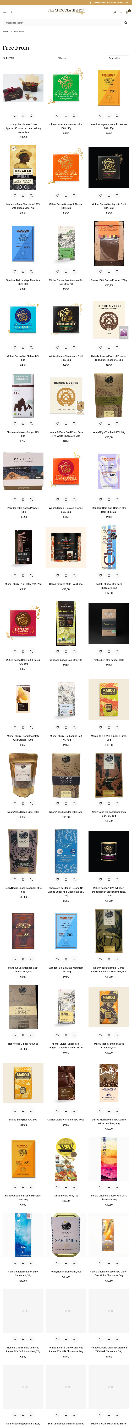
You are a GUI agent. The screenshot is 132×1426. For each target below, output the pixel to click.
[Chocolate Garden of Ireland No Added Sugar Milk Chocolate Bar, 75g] (66, 851)
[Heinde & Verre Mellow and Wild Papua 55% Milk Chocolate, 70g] (66, 1311)
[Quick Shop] (23, 115)
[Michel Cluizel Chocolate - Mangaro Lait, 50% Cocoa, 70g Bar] (66, 1007)
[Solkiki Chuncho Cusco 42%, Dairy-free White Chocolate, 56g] (109, 1235)
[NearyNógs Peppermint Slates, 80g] (23, 1387)
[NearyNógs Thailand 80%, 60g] (109, 395)
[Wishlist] (121, 12)
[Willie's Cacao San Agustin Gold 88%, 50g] (109, 167)
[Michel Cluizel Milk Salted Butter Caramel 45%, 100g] (109, 1387)
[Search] (11, 12)
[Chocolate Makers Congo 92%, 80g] (23, 395)
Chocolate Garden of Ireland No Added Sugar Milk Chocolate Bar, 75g (66, 892)
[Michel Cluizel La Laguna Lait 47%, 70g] (66, 699)
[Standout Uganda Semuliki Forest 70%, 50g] (109, 87)
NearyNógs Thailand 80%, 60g (108, 432)
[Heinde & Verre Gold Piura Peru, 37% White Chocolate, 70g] (66, 395)
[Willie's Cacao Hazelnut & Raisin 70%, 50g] (23, 623)
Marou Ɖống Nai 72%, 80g (23, 1119)
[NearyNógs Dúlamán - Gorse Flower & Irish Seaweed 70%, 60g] (109, 931)
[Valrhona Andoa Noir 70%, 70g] (66, 623)
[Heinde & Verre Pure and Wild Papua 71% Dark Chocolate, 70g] (23, 1311)
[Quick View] (31, 115)
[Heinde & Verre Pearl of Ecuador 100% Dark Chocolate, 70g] (109, 319)
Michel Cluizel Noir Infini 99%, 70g (23, 584)
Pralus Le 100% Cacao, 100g (109, 660)
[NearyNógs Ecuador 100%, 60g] (66, 775)
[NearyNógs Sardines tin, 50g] (66, 1235)
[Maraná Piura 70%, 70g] (66, 1159)
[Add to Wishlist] (15, 115)
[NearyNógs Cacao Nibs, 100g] (23, 775)
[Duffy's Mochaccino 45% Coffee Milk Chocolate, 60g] (109, 1083)
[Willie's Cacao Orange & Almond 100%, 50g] (66, 167)
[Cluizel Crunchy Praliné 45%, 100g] (66, 1083)
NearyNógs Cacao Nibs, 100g (23, 812)
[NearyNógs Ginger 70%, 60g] (23, 1007)
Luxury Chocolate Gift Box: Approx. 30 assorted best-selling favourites (23, 128)
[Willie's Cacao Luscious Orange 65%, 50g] (66, 471)
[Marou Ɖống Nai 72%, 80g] (23, 1083)
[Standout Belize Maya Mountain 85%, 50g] (23, 243)
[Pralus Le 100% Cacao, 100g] (109, 623)
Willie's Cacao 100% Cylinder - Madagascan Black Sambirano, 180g (109, 892)
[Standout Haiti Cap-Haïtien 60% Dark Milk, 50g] (109, 471)
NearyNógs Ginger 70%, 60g (23, 1043)
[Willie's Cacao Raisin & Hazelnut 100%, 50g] (66, 87)
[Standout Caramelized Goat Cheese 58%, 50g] (23, 931)
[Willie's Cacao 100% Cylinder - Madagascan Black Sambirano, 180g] (109, 851)
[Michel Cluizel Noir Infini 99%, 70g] (23, 547)
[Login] (115, 12)
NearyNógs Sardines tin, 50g (66, 1271)
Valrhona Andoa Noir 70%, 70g (66, 660)
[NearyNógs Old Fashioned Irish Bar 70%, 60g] (109, 775)
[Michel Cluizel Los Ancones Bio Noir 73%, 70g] (66, 243)
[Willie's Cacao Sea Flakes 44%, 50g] (23, 319)
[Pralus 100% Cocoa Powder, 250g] (109, 243)
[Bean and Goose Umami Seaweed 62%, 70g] (66, 1387)
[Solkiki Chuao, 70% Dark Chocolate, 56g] (109, 547)
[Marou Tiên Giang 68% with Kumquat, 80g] (109, 1007)
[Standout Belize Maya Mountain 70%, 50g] (66, 931)
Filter (10, 58)
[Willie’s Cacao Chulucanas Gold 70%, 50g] (66, 319)
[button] (5, 12)
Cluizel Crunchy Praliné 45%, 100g (65, 1119)
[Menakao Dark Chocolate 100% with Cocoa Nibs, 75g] (23, 167)
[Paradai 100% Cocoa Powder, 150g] (23, 471)
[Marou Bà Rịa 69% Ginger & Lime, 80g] (109, 699)
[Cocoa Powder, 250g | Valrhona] (66, 547)
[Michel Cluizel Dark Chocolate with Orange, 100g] (23, 699)
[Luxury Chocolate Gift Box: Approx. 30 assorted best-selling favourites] (23, 87)
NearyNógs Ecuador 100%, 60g (65, 812)
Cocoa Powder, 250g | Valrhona (66, 584)
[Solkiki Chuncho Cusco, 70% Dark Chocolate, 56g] (109, 1159)
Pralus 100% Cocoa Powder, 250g (109, 280)
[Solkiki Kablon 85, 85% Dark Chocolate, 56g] (23, 1235)
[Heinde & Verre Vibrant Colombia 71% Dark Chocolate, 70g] (109, 1311)
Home (5, 31)
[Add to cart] (66, 115)
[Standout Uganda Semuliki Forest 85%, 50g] (23, 1159)
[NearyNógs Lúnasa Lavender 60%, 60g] (23, 851)
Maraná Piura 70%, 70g (65, 1195)
